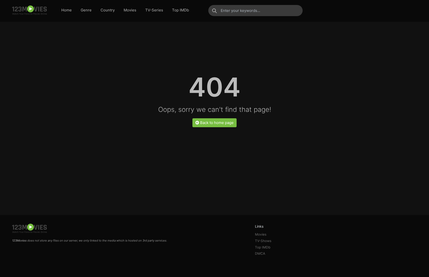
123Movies (19, 240)
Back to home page (216, 122)
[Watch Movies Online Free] (29, 10)
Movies (130, 10)
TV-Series (154, 10)
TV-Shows (263, 241)
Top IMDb (180, 10)
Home (66, 10)
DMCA (260, 253)
